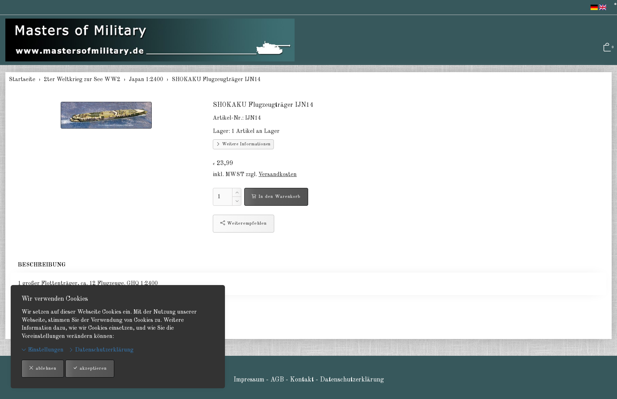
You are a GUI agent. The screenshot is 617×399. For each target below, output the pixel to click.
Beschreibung (42, 265)
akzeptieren (92, 368)
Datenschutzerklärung (104, 350)
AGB (277, 379)
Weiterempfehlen (246, 223)
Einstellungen (45, 350)
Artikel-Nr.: (228, 118)
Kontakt (303, 379)
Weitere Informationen (246, 144)
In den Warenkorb (279, 196)
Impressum (249, 379)
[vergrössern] (106, 115)
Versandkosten (278, 175)
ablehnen (45, 368)
